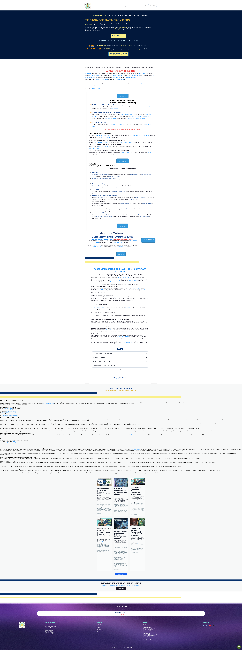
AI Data (19, 423)
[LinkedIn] (206, 625)
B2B (118, 277)
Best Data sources (106, 137)
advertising (114, 108)
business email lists (116, 75)
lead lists (100, 289)
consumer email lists (97, 343)
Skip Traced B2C (95, 75)
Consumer (135, 135)
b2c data (105, 43)
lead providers (116, 77)
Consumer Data (8, 408)
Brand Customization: (100, 307)
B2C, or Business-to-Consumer (100, 174)
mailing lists (142, 73)
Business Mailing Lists (12, 442)
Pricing (124, 6)
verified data (148, 116)
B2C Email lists (110, 49)
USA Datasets (100, 197)
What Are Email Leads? (121, 70)
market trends (141, 209)
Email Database (9, 444)
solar (122, 142)
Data (13, 441)
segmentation (97, 246)
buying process (141, 83)
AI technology (135, 288)
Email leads (88, 73)
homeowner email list (102, 215)
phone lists (139, 116)
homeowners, (95, 245)
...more (98, 503)
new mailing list (120, 246)
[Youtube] (210, 625)
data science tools (127, 342)
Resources (119, 6)
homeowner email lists (101, 142)
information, (128, 209)
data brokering (117, 279)
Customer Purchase (98, 186)
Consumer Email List (11, 411)
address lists (136, 75)
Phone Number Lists (48, 403)
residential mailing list (211, 402)
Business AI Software (135, 449)
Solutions (108, 6)
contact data (124, 43)
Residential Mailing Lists (11, 410)
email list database (143, 135)
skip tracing (139, 279)
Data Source (131, 215)
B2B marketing (116, 280)
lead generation (128, 142)
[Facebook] (203, 625)
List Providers (142, 215)
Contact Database (40, 431)
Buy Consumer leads (122, 50)
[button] (104, 497)
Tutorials (129, 6)
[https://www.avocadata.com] (87, 6)
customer (112, 83)
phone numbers (123, 27)
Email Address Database (102, 135)
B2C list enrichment (127, 279)
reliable (134, 116)
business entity (134, 174)
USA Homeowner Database (104, 216)
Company (113, 6)
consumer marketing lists (114, 29)
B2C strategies (124, 203)
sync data (127, 307)
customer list (120, 79)
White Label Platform (123, 336)
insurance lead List (103, 146)
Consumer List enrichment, (118, 124)
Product (103, 6)
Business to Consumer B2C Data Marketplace (45, 402)
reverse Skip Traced (117, 242)
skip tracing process (127, 114)
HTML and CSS (109, 329)
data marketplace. (110, 281)
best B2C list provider (140, 50)
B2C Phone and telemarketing (136, 118)
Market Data (95, 209)
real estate (225, 419)
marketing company (94, 148)
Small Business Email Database (9, 412)
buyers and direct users (118, 191)
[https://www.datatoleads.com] (22, 625)
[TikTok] (213, 625)
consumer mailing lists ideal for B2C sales (142, 107)
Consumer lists (125, 277)
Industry (132, 199)
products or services (113, 176)
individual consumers (147, 174)
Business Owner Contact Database (10, 415)
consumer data (89, 24)
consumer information (127, 45)
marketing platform (131, 77)
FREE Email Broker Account (100, 89)
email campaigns (147, 203)
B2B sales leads (135, 435)
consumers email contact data (115, 187)
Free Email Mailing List (101, 79)
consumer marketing (110, 118)
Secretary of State (140, 197)
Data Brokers (96, 83)
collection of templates (111, 297)
